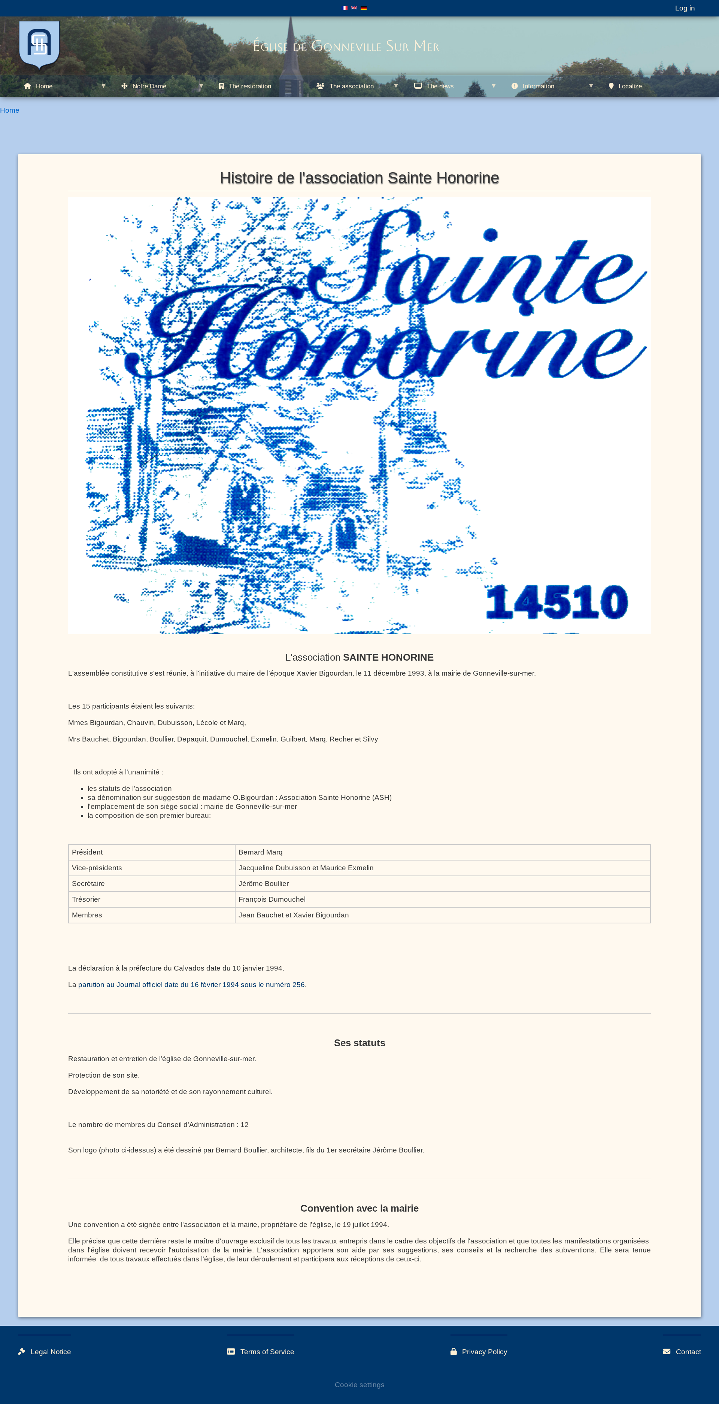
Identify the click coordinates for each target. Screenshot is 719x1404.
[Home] (41, 46)
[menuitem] (66, 86)
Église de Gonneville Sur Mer (345, 45)
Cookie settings (360, 1385)
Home (9, 110)
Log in (685, 8)
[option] (359, 415)
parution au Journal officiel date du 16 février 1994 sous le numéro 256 (191, 985)
